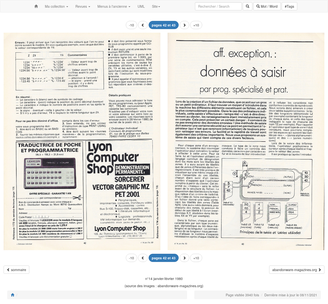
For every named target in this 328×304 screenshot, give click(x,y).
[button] (143, 25)
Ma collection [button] (55, 6)
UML (141, 6)
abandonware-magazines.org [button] (295, 269)
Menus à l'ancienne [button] (112, 6)
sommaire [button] (18, 269)
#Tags (289, 6)
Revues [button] (81, 6)
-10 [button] (131, 25)
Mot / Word (269, 6)
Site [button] (155, 6)
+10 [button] (196, 25)
